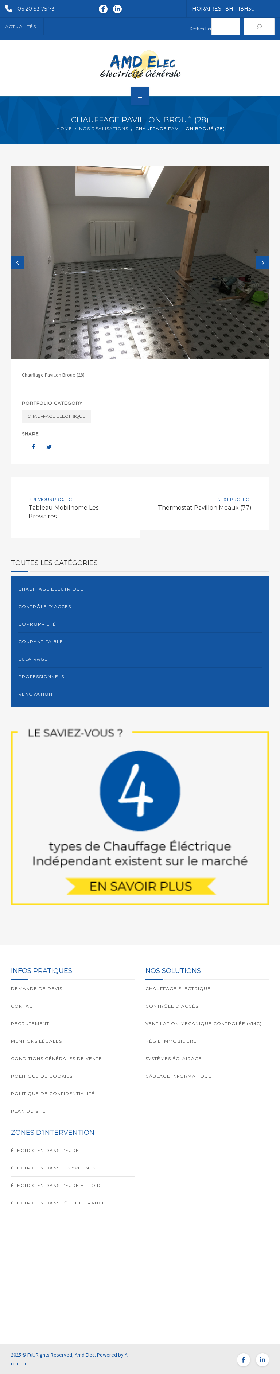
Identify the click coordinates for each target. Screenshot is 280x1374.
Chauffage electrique (50, 589)
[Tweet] (45, 447)
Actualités (20, 26)
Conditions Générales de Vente (56, 1058)
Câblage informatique (178, 1076)
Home (64, 128)
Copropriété (37, 624)
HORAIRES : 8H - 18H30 (223, 8)
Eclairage (33, 659)
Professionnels (41, 676)
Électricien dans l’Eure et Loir (56, 1185)
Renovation (35, 694)
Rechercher (200, 29)
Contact (23, 1006)
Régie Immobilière (171, 1041)
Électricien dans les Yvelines (53, 1168)
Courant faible (40, 641)
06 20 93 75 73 (36, 8)
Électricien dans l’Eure (45, 1150)
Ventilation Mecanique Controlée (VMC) (203, 1023)
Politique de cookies (42, 1076)
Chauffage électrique (56, 416)
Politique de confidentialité (53, 1093)
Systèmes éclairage (173, 1058)
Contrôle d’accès (44, 606)
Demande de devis (36, 988)
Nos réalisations (103, 128)
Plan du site (28, 1111)
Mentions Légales (36, 1041)
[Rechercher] (259, 26)
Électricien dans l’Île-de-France (58, 1203)
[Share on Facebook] (29, 447)
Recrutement (30, 1023)
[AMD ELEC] (140, 64)
